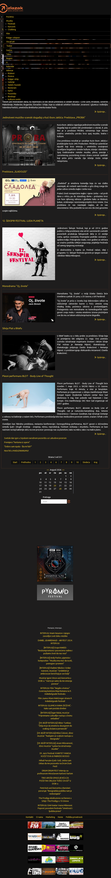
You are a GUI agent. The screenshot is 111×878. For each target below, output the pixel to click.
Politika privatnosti (74, 817)
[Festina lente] (35, 871)
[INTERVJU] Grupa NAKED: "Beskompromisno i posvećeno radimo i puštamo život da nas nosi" (55, 650)
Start (15, 462)
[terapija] (35, 836)
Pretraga (47, 497)
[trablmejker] (62, 836)
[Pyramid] (55, 592)
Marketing (50, 817)
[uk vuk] (49, 848)
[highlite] (35, 859)
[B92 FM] (35, 825)
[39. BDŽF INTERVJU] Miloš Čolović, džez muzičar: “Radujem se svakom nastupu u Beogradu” (55, 736)
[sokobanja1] (49, 859)
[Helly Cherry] (62, 871)
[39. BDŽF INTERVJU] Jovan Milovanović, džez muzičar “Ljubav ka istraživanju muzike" (55, 746)
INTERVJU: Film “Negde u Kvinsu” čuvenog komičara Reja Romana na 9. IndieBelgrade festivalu (55, 691)
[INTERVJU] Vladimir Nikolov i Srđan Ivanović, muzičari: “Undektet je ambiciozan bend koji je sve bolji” (55, 671)
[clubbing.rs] (76, 825)
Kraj (95, 462)
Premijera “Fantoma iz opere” (17, 442)
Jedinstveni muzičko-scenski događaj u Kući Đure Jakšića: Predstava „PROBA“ (43, 117)
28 (60, 489)
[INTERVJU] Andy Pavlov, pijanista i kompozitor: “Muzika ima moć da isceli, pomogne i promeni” (55, 661)
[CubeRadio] (76, 848)
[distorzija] (62, 825)
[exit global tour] (55, 564)
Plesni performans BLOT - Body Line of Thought (27, 376)
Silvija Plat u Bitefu (12, 328)
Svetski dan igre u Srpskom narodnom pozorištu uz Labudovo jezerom (35, 438)
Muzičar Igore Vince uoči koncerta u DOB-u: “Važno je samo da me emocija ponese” (55, 681)
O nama (39, 817)
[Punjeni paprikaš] (49, 871)
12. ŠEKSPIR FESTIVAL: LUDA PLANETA (22, 221)
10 (77, 462)
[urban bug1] (76, 836)
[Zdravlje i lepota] (76, 859)
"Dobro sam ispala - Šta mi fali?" (18, 446)
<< (48, 470)
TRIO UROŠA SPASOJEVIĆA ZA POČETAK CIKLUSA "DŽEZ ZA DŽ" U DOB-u (55, 781)
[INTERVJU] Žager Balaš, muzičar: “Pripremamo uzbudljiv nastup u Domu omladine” (55, 716)
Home (60, 817)
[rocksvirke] (62, 859)
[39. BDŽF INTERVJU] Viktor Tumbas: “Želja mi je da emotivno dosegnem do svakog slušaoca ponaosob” (55, 726)
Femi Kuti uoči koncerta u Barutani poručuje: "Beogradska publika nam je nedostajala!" (55, 791)
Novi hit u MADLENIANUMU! (16, 451)
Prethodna (26, 462)
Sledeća (86, 462)
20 (55, 485)
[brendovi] (49, 836)
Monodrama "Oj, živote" (15, 286)
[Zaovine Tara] (49, 825)
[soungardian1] (35, 848)
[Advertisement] (55, 523)
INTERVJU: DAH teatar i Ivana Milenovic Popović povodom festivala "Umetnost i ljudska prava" (55, 808)
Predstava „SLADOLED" (14, 171)
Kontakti (29, 817)
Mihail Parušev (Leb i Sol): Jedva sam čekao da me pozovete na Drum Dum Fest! (55, 763)
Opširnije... (101, 112)
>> (63, 470)
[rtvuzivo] (76, 871)
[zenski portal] (62, 848)
